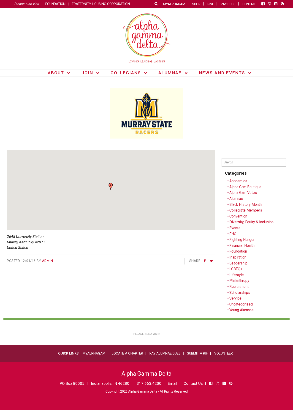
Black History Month (245, 204)
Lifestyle (236, 275)
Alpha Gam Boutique (245, 187)
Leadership (238, 263)
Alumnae (236, 198)
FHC (232, 234)
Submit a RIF (197, 353)
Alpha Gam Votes (243, 192)
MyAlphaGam (94, 353)
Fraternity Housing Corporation (101, 4)
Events (234, 228)
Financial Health (242, 245)
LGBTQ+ (235, 269)
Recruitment (239, 286)
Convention (238, 216)
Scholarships (239, 292)
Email (172, 383)
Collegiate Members (245, 210)
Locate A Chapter (127, 353)
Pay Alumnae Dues (165, 353)
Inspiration (237, 257)
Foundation (55, 4)
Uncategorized (241, 304)
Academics (238, 181)
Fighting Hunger (242, 239)
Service (235, 298)
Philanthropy (239, 280)
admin (47, 261)
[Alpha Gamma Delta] (146, 38)
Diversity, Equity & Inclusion (251, 222)
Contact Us (193, 383)
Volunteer (223, 353)
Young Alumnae (241, 310)
